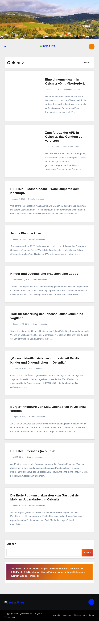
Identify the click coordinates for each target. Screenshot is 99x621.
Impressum (67, 615)
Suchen (11, 543)
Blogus (37, 613)
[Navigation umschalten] (5, 46)
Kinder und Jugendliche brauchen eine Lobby (44, 273)
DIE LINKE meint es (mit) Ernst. (33, 451)
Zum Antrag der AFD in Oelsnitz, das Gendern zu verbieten (63, 136)
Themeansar (10, 617)
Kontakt (56, 615)
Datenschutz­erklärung (84, 615)
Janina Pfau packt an (25, 233)
